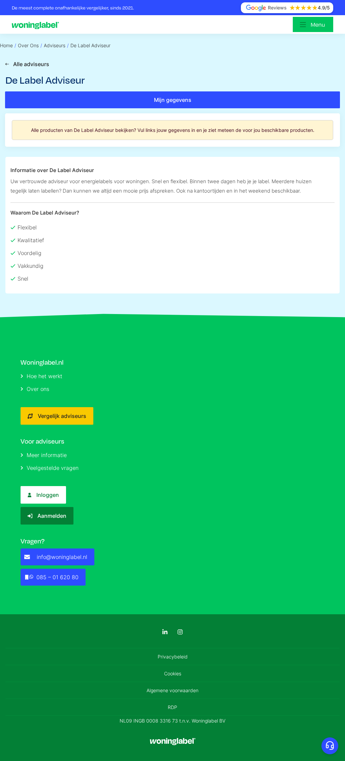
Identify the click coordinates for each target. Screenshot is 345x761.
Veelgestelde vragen (53, 467)
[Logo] (37, 24)
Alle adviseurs (31, 64)
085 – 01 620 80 (57, 577)
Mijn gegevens (172, 99)
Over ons (38, 389)
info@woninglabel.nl (62, 557)
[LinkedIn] (165, 632)
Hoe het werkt (44, 376)
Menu (318, 24)
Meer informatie (47, 455)
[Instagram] (180, 632)
